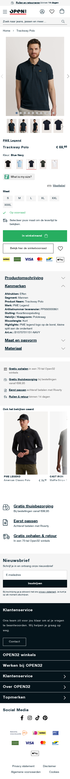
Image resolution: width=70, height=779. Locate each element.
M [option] (19, 198)
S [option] (8, 198)
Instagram (30, 718)
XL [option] (43, 198)
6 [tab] (37, 113)
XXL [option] (54, 198)
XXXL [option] (7, 205)
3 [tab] (25, 113)
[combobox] (35, 21)
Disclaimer (49, 766)
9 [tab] (49, 113)
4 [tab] (29, 113)
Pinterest (46, 718)
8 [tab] (45, 113)
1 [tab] (17, 113)
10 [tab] (53, 113)
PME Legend (12, 140)
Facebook (22, 718)
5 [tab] (33, 113)
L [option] (31, 198)
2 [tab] (21, 113)
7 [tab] (41, 113)
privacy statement (47, 592)
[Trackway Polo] (8, 164)
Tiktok (38, 718)
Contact (14, 641)
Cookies (54, 772)
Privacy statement (23, 766)
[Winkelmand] (61, 11)
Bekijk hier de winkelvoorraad (28, 248)
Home (6, 30)
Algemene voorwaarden (26, 772)
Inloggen (42, 11)
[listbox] (35, 202)
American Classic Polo (17, 480)
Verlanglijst (52, 11)
